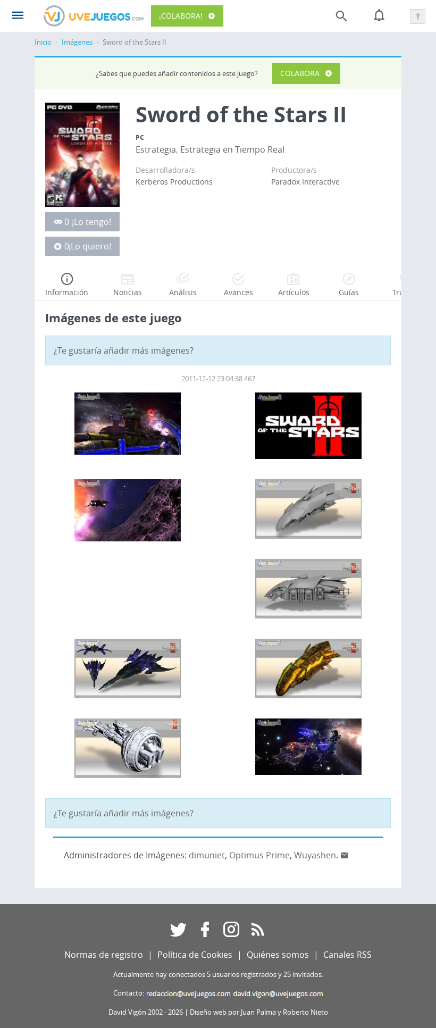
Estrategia (156, 149)
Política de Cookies (194, 954)
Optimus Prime (259, 855)
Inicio (43, 42)
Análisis (183, 292)
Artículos (293, 292)
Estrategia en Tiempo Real (232, 149)
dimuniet (207, 855)
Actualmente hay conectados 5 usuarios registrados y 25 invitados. (218, 974)
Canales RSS (347, 954)
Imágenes (77, 42)
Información (66, 292)
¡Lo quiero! (90, 246)
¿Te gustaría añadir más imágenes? (124, 350)
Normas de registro (103, 954)
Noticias (127, 292)
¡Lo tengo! (91, 222)
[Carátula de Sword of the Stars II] (82, 154)
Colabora (300, 73)
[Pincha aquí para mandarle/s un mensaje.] (344, 855)
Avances (238, 292)
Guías (349, 292)
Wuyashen (315, 855)
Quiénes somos (278, 954)
